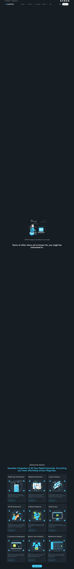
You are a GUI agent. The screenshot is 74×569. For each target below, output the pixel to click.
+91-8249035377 (8, 0)
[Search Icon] (60, 4)
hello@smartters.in (15, 0)
